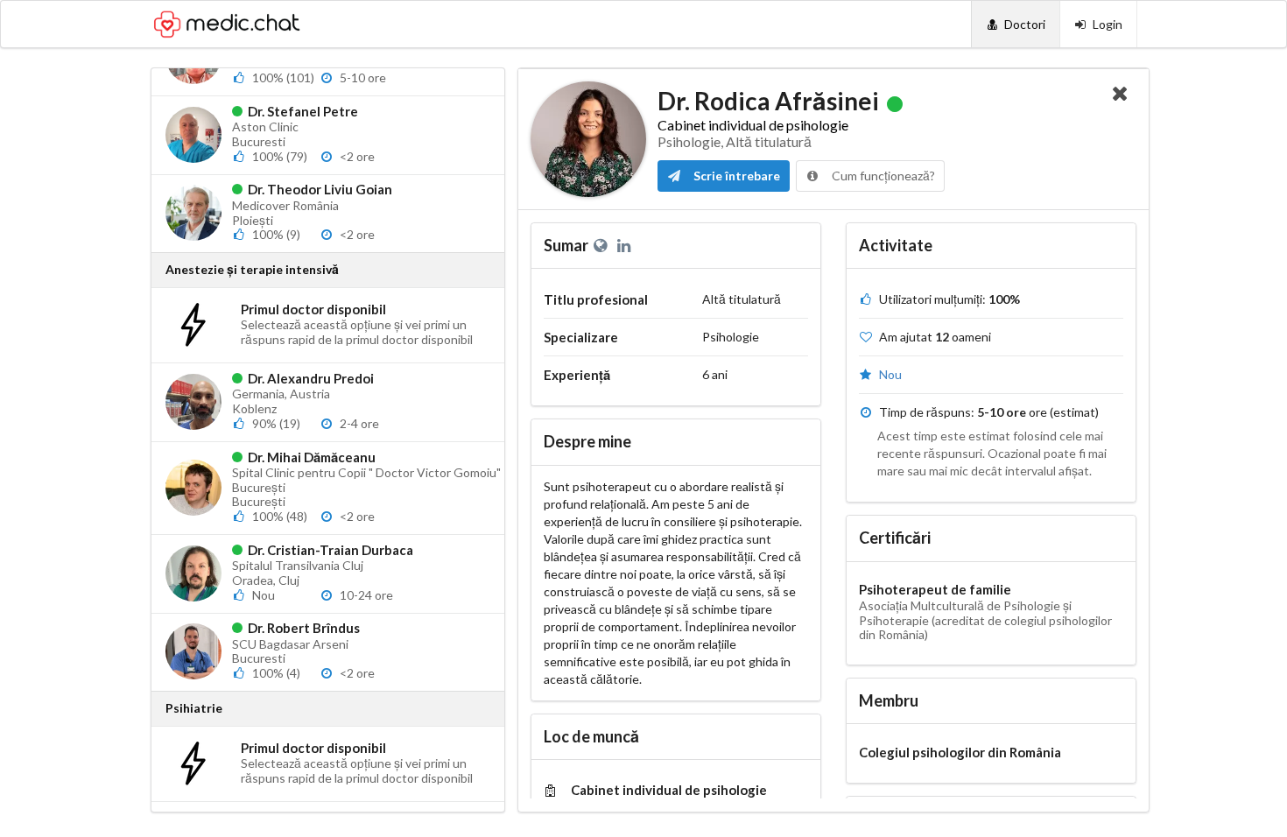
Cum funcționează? (882, 175)
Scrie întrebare (735, 175)
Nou (890, 374)
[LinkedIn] (625, 245)
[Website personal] (603, 245)
